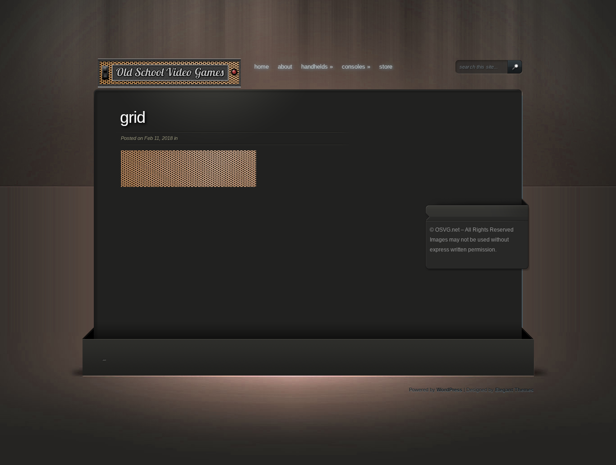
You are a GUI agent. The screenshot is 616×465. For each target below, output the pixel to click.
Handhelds (317, 66)
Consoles (356, 66)
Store (385, 66)
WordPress (449, 389)
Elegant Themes (514, 389)
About (285, 66)
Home (261, 66)
